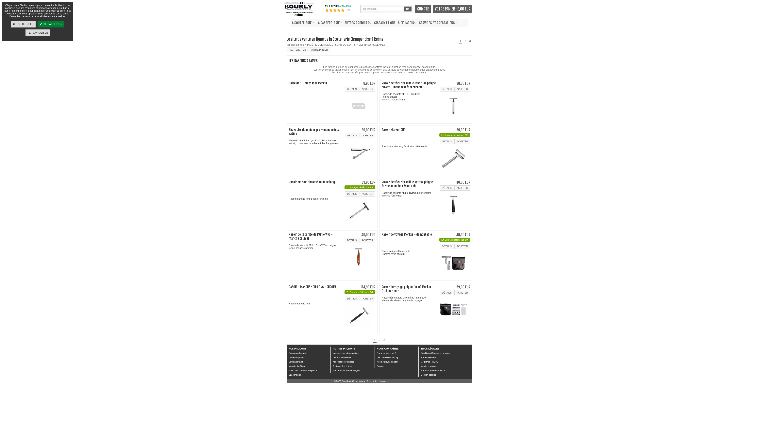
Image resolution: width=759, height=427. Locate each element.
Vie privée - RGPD (429, 362)
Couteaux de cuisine (298, 353)
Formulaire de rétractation (433, 370)
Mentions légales (429, 366)
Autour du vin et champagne (346, 370)
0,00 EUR (463, 9)
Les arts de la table (342, 357)
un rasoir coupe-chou (415, 72)
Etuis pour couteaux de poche (303, 370)
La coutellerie (301, 23)
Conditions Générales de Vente (435, 353)
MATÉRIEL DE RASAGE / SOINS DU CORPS (331, 44)
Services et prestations (437, 23)
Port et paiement (428, 357)
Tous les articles (295, 44)
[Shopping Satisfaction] (338, 6)
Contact (380, 366)
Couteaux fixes (296, 362)
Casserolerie (295, 375)
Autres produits (357, 23)
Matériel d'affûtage (297, 366)
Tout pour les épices (342, 366)
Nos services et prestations (346, 353)
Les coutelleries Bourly (387, 357)
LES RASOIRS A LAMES (372, 44)
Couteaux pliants (297, 357)
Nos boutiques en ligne (387, 362)
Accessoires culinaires (343, 362)
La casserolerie (328, 23)
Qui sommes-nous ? (386, 353)
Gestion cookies (428, 375)
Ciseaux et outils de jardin (394, 23)
